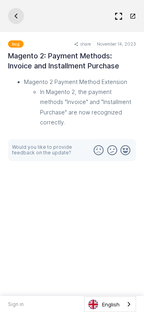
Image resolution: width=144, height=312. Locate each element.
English (111, 304)
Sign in (16, 304)
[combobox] (110, 304)
